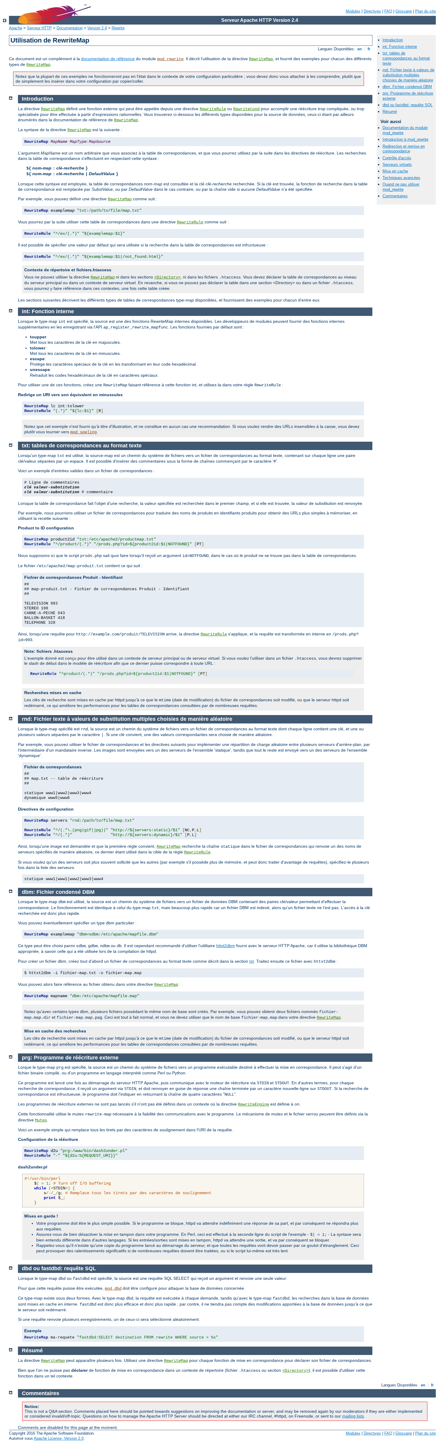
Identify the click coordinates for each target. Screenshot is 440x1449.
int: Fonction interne (400, 46)
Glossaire (403, 11)
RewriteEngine (253, 1104)
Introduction (393, 40)
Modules (353, 11)
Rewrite (118, 28)
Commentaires (395, 196)
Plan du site (425, 11)
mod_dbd (113, 1288)
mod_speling (83, 432)
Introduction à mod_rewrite (405, 139)
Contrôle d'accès (397, 158)
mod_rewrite (170, 59)
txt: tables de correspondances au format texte (406, 58)
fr (368, 49)
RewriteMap (261, 59)
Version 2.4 (97, 28)
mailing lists (353, 1416)
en (359, 49)
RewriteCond (246, 109)
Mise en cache (395, 171)
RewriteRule (213, 109)
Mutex (41, 1120)
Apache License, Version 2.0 (59, 1438)
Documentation (70, 28)
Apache (15, 28)
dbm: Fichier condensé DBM (407, 86)
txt (251, 961)
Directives (372, 11)
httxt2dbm (225, 945)
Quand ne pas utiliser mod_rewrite (401, 187)
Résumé (390, 111)
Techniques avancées (401, 177)
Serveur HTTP (39, 28)
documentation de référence (108, 58)
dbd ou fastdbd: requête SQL (408, 105)
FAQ (388, 11)
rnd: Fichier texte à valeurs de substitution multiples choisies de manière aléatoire (408, 75)
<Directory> (167, 277)
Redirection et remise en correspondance (404, 149)
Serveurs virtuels (397, 164)
